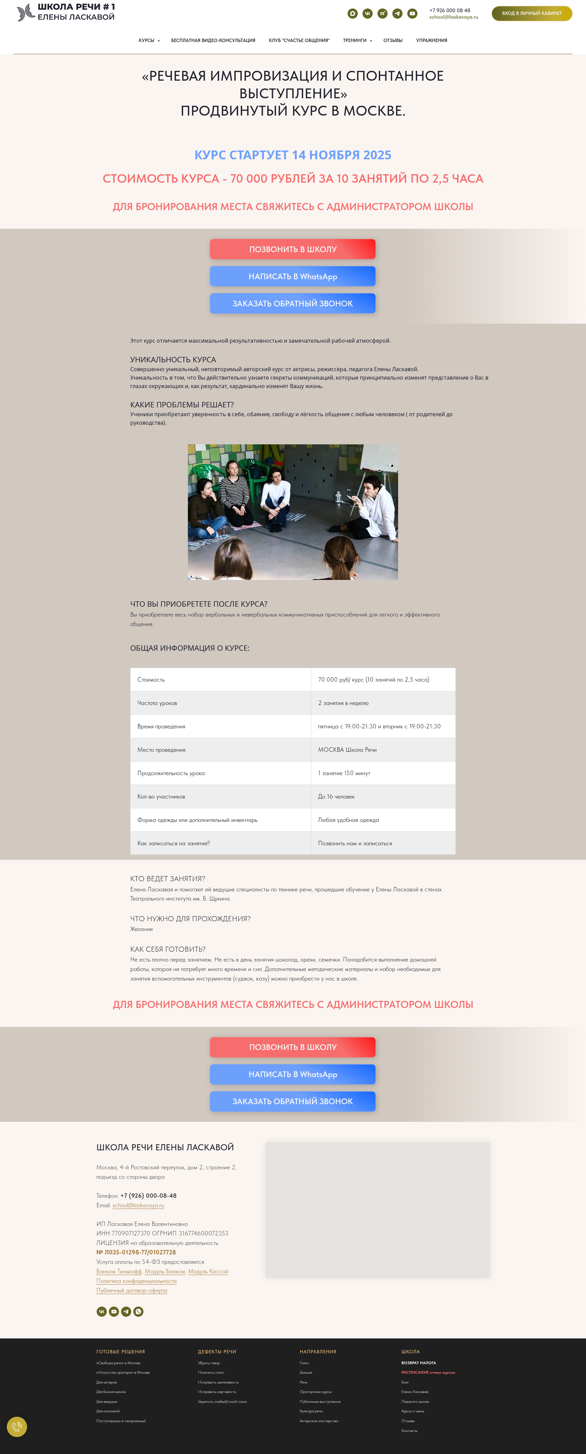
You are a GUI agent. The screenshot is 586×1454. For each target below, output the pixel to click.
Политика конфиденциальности (136, 1280)
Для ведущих (106, 1401)
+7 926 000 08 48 (449, 10)
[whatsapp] (138, 1312)
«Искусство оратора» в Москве (123, 1372)
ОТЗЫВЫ (393, 40)
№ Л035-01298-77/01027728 (136, 1252)
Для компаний (108, 1411)
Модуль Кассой (208, 1271)
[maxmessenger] (353, 13)
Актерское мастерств (318, 1420)
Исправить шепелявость (218, 1382)
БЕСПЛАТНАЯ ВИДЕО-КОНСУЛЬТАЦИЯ (213, 40)
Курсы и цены (413, 1411)
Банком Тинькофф (119, 1271)
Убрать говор (209, 1362)
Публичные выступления (320, 1401)
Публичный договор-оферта (131, 1290)
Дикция (306, 1372)
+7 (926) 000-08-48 (148, 1195)
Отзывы (408, 1420)
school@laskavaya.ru (453, 17)
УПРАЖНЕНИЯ (431, 40)
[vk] (368, 13)
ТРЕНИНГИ (355, 40)
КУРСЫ (147, 40)
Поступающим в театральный (121, 1420)
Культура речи (311, 1411)
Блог (405, 1382)
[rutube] (382, 13)
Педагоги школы (415, 1401)
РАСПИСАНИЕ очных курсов (428, 1372)
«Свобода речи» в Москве (118, 1362)
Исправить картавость (217, 1391)
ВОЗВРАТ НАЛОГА (419, 1362)
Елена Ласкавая (415, 1391)
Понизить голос (211, 1372)
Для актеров (106, 1382)
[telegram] (397, 13)
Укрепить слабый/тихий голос (222, 1401)
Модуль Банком (165, 1271)
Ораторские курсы (316, 1391)
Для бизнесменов (110, 1391)
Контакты (409, 1430)
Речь (303, 1382)
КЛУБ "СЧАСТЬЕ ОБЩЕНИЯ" (299, 40)
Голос (304, 1362)
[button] (293, 303)
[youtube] (412, 13)
